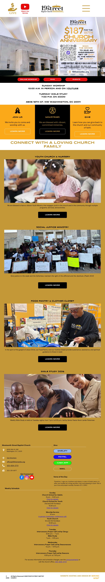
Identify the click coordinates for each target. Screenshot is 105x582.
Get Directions (11, 458)
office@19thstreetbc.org (16, 462)
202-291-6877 (12, 470)
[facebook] (21, 477)
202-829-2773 (12, 466)
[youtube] (32, 477)
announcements (72, 560)
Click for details (52, 499)
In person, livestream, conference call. (52, 516)
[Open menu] (86, 8)
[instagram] (27, 477)
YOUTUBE (72, 88)
